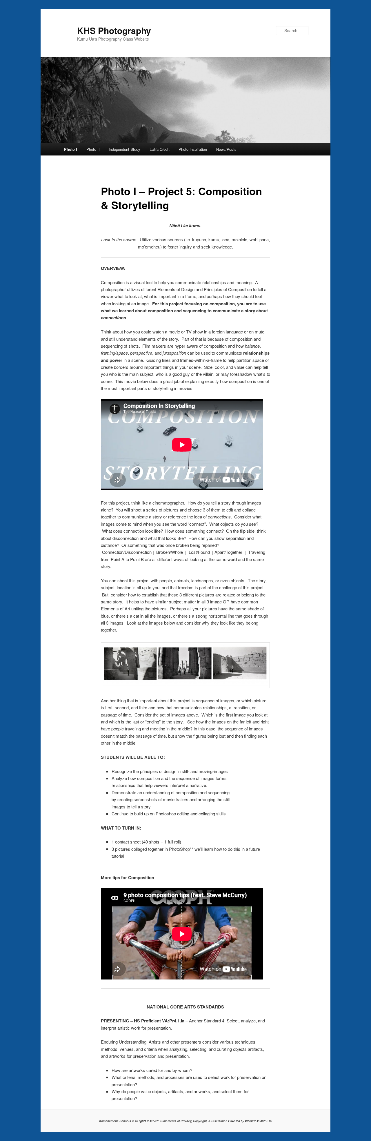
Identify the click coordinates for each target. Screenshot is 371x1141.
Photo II (93, 149)
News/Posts (226, 149)
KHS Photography (114, 30)
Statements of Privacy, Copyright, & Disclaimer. (193, 1121)
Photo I (70, 149)
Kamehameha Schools (115, 1121)
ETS (269, 1121)
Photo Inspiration (193, 149)
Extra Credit (160, 149)
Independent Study (124, 149)
